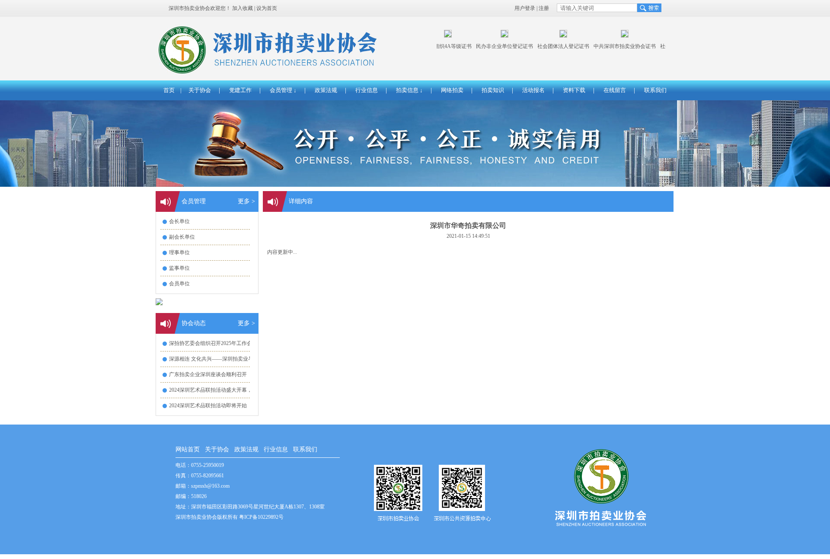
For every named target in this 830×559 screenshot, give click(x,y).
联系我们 (655, 90)
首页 (169, 90)
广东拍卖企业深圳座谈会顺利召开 (208, 374)
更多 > (246, 201)
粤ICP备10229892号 (261, 517)
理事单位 (179, 252)
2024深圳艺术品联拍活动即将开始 (208, 405)
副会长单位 (182, 237)
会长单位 (179, 221)
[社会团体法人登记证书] (558, 36)
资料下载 (574, 90)
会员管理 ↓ (283, 90)
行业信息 (366, 90)
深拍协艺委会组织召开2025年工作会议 (213, 343)
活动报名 (533, 90)
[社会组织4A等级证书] (443, 36)
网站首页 (188, 449)
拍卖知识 (493, 90)
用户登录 (524, 8)
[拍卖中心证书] (500, 36)
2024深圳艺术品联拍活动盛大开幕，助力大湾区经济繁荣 (234, 390)
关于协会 (199, 90)
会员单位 (179, 284)
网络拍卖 (452, 90)
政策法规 (326, 90)
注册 (544, 8)
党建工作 (240, 90)
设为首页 (266, 8)
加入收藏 (242, 8)
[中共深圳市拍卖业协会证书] (620, 36)
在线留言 (614, 90)
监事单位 (179, 268)
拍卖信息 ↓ (409, 90)
